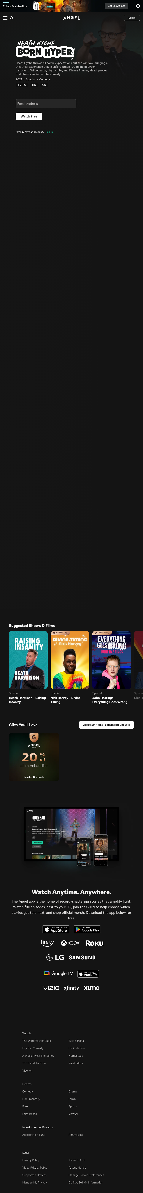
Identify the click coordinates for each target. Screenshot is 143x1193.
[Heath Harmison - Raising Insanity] (28, 660)
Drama (73, 1091)
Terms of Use (77, 1160)
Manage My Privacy (34, 1182)
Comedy (27, 1091)
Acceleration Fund (33, 1134)
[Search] (11, 18)
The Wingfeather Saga (36, 1040)
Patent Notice (77, 1167)
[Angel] (71, 18)
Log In (49, 132)
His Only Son (77, 1048)
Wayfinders (76, 1063)
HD (34, 85)
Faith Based (29, 1114)
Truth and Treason (34, 1063)
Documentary (31, 1099)
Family (72, 1099)
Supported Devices (34, 1175)
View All (27, 1070)
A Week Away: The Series (38, 1055)
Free (25, 1106)
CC (44, 85)
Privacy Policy (30, 1160)
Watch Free (29, 116)
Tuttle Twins (76, 1040)
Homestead (76, 1055)
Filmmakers (76, 1134)
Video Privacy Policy (34, 1167)
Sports (73, 1106)
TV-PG (22, 85)
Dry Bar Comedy (32, 1048)
